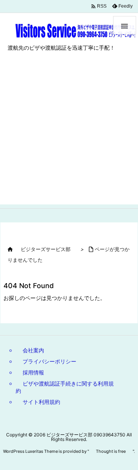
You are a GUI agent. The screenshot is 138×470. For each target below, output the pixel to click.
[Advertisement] (69, 135)
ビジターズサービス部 (46, 249)
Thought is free (111, 451)
